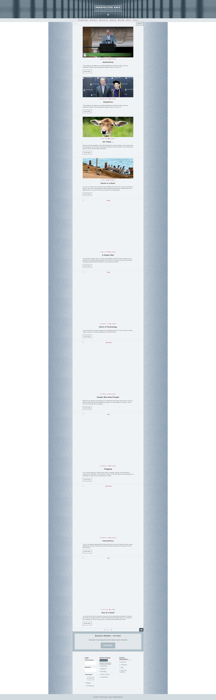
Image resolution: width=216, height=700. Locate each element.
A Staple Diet (108, 255)
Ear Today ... (104, 671)
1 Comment (112, 609)
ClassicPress (108, 541)
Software (121, 20)
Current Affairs (84, 20)
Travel (136, 20)
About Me (123, 662)
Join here (108, 645)
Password (88, 667)
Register (88, 683)
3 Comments (113, 323)
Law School (94, 20)
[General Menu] (108, 15)
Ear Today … (108, 142)
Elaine (110, 330)
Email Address (89, 660)
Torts (129, 20)
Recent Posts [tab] (103, 660)
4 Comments (113, 394)
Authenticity (108, 62)
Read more (88, 71)
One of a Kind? (108, 613)
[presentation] (108, 42)
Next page (141, 630)
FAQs (122, 667)
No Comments (113, 59)
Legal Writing (104, 20)
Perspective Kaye (108, 7)
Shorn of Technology (108, 327)
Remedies (113, 20)
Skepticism (108, 102)
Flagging (108, 469)
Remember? (89, 674)
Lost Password (90, 686)
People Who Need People (108, 397)
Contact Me (124, 665)
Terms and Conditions (123, 671)
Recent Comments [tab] (105, 663)
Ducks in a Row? (108, 183)
